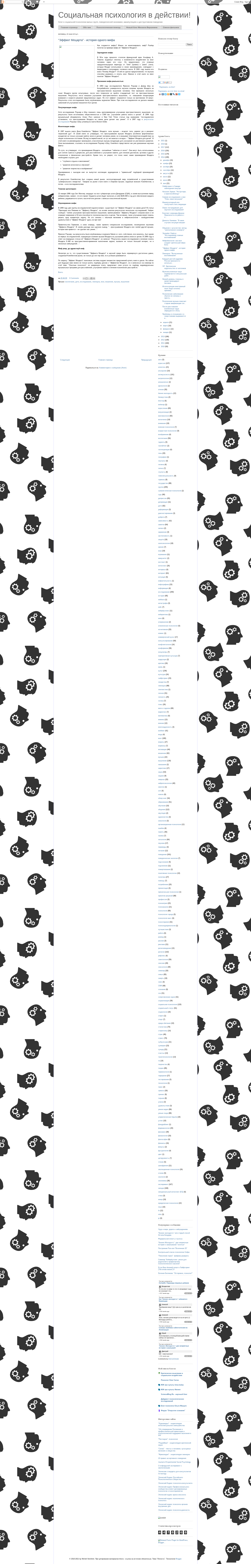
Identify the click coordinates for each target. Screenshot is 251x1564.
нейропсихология (165, 783)
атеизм (161, 389)
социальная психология (167, 1004)
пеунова (161, 843)
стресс (161, 1038)
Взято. (60, 272)
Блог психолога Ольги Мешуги (174, 1406)
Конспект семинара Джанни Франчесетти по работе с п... (173, 215)
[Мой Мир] (171, 94)
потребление (163, 884)
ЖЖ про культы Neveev (171, 1390)
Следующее (65, 360)
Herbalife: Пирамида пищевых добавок (174, 1283)
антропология (163, 378)
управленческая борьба (167, 1117)
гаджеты (161, 442)
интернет (161, 573)
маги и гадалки (164, 708)
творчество (162, 1064)
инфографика (163, 584)
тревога (161, 1091)
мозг (102, 282)
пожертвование (164, 869)
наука (160, 772)
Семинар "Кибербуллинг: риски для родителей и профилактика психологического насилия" (172, 1262)
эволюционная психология (168, 1169)
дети (77, 282)
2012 (163, 340)
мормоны (161, 746)
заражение (162, 532)
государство (163, 483)
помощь (161, 881)
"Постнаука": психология (168, 1439)
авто (160, 360)
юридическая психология (168, 1203)
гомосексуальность (166, 476)
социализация (163, 1001)
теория (161, 1068)
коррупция (162, 659)
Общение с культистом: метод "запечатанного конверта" (174, 229)
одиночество (163, 817)
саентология (163, 959)
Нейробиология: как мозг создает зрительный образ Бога (173, 243)
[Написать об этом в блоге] (86, 278)
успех (160, 1121)
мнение (161, 723)
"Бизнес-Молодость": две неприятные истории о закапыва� (174, 1347)
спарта (161, 1016)
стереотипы (162, 1031)
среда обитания (164, 1023)
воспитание (69, 282)
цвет (160, 1154)
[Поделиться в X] (89, 278)
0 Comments (74, 278)
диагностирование (165, 513)
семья (160, 974)
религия (161, 952)
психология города (165, 914)
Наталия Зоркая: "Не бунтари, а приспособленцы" (174, 193)
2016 (163, 151)
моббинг (161, 731)
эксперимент (163, 1184)
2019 (163, 144)
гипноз (160, 468)
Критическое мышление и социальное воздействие (172, 1374)
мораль (161, 742)
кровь (160, 667)
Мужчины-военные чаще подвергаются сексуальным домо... (174, 274)
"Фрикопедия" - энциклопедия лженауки (174, 1454)
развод (161, 937)
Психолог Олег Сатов (170, 1380)
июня (165, 180)
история (161, 596)
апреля (166, 322)
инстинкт (161, 562)
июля (165, 177)
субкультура (163, 1042)
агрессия (161, 363)
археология (162, 386)
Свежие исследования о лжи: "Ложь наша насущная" (174, 198)
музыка (117, 282)
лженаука (96, 282)
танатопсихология (165, 1057)
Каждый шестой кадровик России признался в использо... (172, 261)
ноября (166, 163)
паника (161, 836)
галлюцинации (164, 450)
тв (159, 1061)
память (161, 832)
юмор (160, 1199)
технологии (162, 1083)
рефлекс (161, 956)
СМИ (160, 986)
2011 (163, 343)
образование (163, 802)
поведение (162, 854)
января (166, 332)
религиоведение (164, 948)
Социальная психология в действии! (124, 14)
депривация (162, 502)
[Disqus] (106, 319)
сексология (162, 967)
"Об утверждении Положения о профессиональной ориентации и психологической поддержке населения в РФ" (174, 1432)
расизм (161, 941)
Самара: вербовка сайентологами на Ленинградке (173, 1329)
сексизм (161, 963)
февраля (167, 329)
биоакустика (163, 397)
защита (161, 539)
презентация (163, 888)
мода (160, 734)
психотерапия (163, 922)
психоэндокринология (166, 926)
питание (161, 851)
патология (162, 839)
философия (163, 1139)
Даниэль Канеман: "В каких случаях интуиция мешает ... (173, 222)
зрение (161, 547)
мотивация (162, 749)
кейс (160, 607)
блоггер (161, 401)
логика (160, 701)
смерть (161, 978)
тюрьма (161, 1098)
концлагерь (162, 652)
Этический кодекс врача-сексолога (172, 1495)
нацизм (161, 776)
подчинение (162, 866)
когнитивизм (163, 629)
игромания (162, 554)
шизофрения (163, 1166)
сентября (167, 170)
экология (161, 1177)
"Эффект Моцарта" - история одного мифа (173, 249)
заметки (161, 525)
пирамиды (162, 847)
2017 (163, 147)
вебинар (161, 405)
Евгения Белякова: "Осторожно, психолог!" (175, 1273)
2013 (163, 337)
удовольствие (163, 1106)
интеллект (162, 566)
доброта (161, 517)
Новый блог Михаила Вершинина (141, 27)
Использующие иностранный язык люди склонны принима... (173, 288)
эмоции (161, 1188)
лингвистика (163, 689)
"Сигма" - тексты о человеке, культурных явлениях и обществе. (174, 1450)
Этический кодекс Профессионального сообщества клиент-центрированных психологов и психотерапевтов (173, 1489)
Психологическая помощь (108, 27)
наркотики (162, 768)
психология (162, 911)
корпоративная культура (167, 656)
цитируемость (163, 1158)
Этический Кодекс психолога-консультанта (175, 1483)
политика (161, 877)
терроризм (162, 1076)
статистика (162, 1027)
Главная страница (69, 27)
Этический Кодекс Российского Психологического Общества (170, 1478)
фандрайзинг (163, 1124)
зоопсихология (164, 543)
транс (160, 1087)
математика (162, 716)
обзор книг (162, 798)
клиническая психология (168, 626)
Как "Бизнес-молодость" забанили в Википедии (173, 1300)
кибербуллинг (163, 611)
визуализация (163, 412)
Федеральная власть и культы (170, 1239)
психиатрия (162, 903)
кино (160, 618)
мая (165, 183)
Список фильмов (171, 27)
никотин (161, 787)
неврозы (161, 779)
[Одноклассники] (168, 94)
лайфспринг (163, 678)
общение (161, 809)
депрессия (162, 498)
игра (160, 551)
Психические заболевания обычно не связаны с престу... (172, 296)
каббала (161, 600)
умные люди (163, 1113)
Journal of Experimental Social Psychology (174, 1462)
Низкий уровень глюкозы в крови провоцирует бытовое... (172, 281)
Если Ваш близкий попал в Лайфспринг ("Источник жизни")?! (174, 1268)
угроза (160, 1102)
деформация (163, 509)
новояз (161, 794)
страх (160, 1034)
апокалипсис (163, 382)
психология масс (165, 918)
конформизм (163, 648)
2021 (163, 141)
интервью (162, 570)
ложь (160, 704)
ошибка (161, 828)
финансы (161, 1143)
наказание (162, 764)
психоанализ (163, 907)
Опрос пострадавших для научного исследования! (173, 209)
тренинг (161, 1094)
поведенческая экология (168, 858)
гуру (160, 495)
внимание (162, 423)
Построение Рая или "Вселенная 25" (172, 1248)
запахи (161, 528)
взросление (162, 408)
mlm (159, 1214)
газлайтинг (162, 446)
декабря (166, 160)
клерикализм (163, 622)
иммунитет (162, 558)
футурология (163, 1151)
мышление (125, 282)
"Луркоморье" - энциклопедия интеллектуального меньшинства (171, 1425)
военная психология (166, 427)
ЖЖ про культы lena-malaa (172, 1385)
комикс (161, 633)
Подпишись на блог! (167, 87)
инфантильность (164, 581)
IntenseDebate (173, 1359)
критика (161, 663)
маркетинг (162, 712)
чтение (161, 1162)
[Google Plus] (176, 94)
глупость (161, 472)
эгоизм (161, 1173)
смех (160, 982)
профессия (162, 899)
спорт (160, 1019)
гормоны (161, 480)
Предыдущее (146, 360)
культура (161, 674)
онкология (162, 821)
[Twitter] (165, 94)
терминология (163, 1072)
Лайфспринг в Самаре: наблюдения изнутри (171, 187)
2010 (163, 346)
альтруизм (162, 371)
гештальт (161, 461)
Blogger (178, 1559)
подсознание (163, 862)
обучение (162, 806)
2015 (163, 154)
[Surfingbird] (179, 94)
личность (162, 697)
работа (161, 933)
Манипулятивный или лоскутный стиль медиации (174, 203)
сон (159, 993)
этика (160, 1196)
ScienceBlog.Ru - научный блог (174, 1394)
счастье (161, 1053)
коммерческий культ (166, 637)
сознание (161, 989)
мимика (161, 720)
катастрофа (162, 603)
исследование (85, 282)
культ (160, 671)
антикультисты (164, 375)
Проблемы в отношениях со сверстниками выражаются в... (174, 316)
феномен (161, 1132)
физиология (163, 1136)
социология (162, 1012)
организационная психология (169, 824)
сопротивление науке (166, 997)
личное (161, 693)
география (162, 457)
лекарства (162, 682)
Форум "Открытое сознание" (173, 1411)
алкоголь (161, 367)
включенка (162, 420)
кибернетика (163, 614)
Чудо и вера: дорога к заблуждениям (173, 1229)
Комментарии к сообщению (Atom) (112, 368)
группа (160, 487)
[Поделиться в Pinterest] (94, 278)
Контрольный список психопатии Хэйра (173, 1252)
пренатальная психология (168, 892)
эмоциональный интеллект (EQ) (170, 1192)
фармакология (164, 1128)
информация (163, 588)
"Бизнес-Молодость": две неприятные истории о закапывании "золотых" (173, 1244)
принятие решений (165, 896)
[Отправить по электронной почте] (84, 278)
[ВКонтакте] (162, 94)
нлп (159, 791)
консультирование (165, 641)
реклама (161, 944)
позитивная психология (167, 873)
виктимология (163, 416)
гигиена (161, 464)
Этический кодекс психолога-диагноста (173, 1510)
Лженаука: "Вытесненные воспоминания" (172, 255)
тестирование (163, 1079)
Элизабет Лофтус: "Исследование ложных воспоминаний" (172, 235)
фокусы (161, 1147)
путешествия (163, 929)
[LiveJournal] (173, 94)
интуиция (161, 577)
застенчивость (164, 536)
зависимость (163, 521)
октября (166, 167)
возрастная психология (167, 431)
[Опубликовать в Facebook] (91, 278)
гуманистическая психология (169, 491)
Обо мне (87, 27)
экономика (162, 1181)
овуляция (162, 813)
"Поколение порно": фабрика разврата (173, 1256)
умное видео (163, 1109)
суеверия (162, 1046)
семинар (161, 971)
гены (160, 453)
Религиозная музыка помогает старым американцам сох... (174, 302)
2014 (163, 157)
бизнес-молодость (165, 393)
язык (160, 1207)
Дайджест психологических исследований (172, 1400)
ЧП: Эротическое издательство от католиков (174, 267)
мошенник (109, 282)
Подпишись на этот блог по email (171, 91)
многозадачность (165, 727)
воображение (163, 434)
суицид (161, 1049)
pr (159, 1218)
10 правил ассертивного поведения (172, 1458)
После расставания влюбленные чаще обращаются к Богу (171, 309)
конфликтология (164, 645)
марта (165, 326)
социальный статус (165, 1008)
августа (166, 173)
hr (159, 1211)
